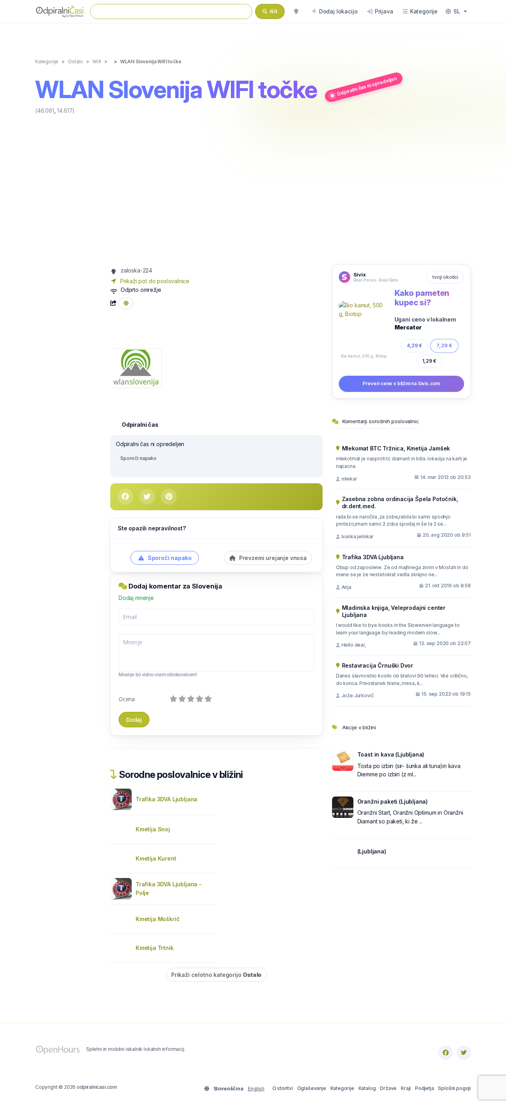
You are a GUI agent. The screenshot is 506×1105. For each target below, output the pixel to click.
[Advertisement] (253, 188)
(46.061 (44, 110)
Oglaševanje (311, 1088)
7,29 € (444, 345)
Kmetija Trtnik (155, 947)
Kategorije (342, 1088)
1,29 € (429, 361)
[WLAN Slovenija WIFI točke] (135, 367)
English (256, 1089)
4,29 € (414, 345)
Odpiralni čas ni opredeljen (366, 86)
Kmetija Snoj (153, 829)
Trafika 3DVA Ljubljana (166, 799)
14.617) (66, 110)
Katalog (367, 1088)
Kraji (406, 1088)
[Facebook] (445, 1053)
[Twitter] (464, 1053)
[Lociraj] (296, 11)
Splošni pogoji (454, 1088)
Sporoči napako (138, 458)
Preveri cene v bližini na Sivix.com (401, 383)
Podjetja (424, 1088)
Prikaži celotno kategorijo (216, 974)
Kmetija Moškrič (157, 919)
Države (388, 1088)
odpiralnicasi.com (97, 1087)
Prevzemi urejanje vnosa (272, 557)
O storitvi (282, 1088)
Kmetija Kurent (156, 858)
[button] (456, 11)
